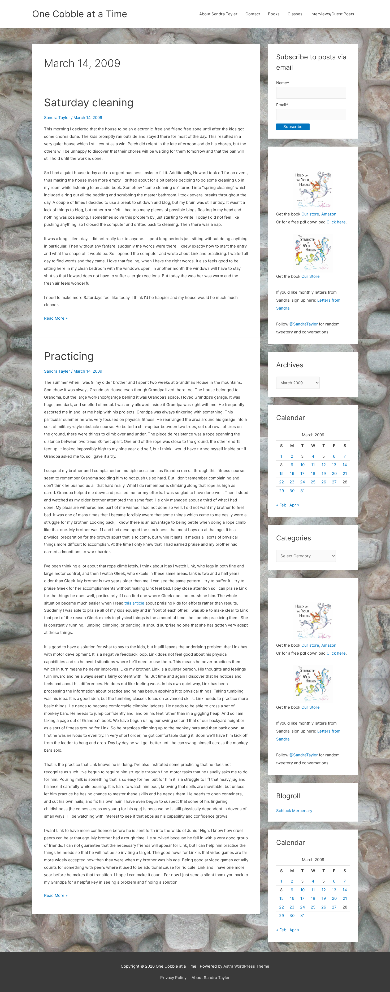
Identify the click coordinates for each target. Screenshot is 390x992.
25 (313, 481)
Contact (252, 13)
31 (302, 490)
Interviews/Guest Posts (332, 13)
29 (281, 490)
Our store (310, 214)
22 (281, 481)
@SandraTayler (303, 324)
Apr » (294, 505)
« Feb (281, 505)
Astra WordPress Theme (246, 966)
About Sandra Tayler (218, 13)
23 (291, 481)
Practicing (69, 356)
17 (302, 473)
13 (334, 464)
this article (134, 603)
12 (324, 464)
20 (334, 473)
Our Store (310, 276)
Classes (295, 13)
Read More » (56, 318)
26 (323, 481)
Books (274, 13)
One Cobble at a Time (79, 13)
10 (302, 464)
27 (334, 481)
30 (291, 490)
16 (292, 473)
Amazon (328, 214)
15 (281, 473)
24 (302, 481)
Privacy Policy (173, 977)
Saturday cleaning (88, 102)
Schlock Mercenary (294, 810)
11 (313, 464)
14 (345, 464)
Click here (336, 221)
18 (313, 473)
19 (324, 473)
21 (345, 473)
